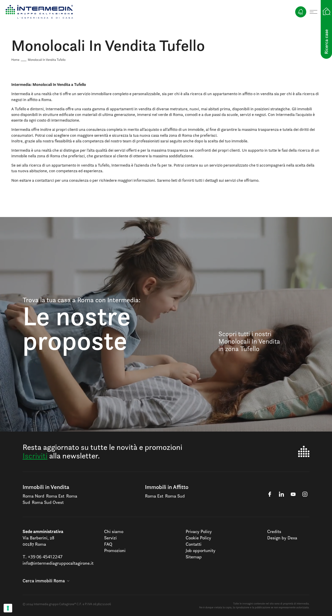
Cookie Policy (198, 537)
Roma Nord (33, 496)
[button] (46, 581)
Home (15, 59)
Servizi (110, 537)
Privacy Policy (199, 531)
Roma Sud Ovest (48, 502)
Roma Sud (175, 496)
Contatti (193, 544)
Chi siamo (113, 531)
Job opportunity (200, 550)
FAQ (108, 544)
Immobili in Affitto (166, 487)
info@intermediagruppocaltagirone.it (58, 563)
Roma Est (55, 496)
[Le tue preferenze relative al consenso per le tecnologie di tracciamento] (8, 608)
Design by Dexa (282, 537)
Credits (274, 531)
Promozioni (115, 550)
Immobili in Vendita (46, 487)
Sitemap (194, 556)
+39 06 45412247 (45, 557)
